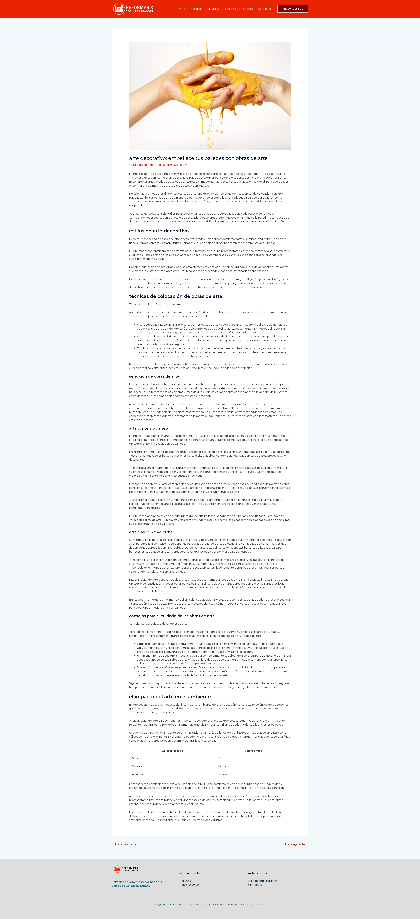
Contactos (264, 8)
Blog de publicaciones (238, 8)
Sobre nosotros (189, 884)
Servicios (213, 8)
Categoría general (142, 164)
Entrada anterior (124, 844)
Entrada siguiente (295, 844)
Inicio (181, 8)
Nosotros (196, 8)
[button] (292, 9)
